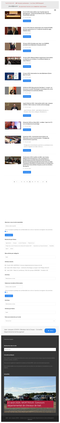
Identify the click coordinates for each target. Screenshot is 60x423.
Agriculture (8, 243)
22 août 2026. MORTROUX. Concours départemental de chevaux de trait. (24, 265)
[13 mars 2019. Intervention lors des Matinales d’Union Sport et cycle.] (13, 76)
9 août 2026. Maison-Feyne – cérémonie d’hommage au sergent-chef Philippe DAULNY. (27, 267)
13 (25, 181)
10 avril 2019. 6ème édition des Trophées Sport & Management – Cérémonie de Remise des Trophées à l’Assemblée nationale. (37, 13)
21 (43, 181)
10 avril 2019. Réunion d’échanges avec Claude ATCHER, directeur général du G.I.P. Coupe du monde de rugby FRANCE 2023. (38, 29)
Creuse (15, 243)
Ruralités (52, 245)
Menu (51, 330)
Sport (30, 17)
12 (22, 181)
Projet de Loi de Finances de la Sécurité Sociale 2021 (19, 245)
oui (7, 231)
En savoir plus (27, 20)
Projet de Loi (31, 243)
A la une (26, 17)
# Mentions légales (8, 339)
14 (27, 181)
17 (35, 181)
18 (38, 181)
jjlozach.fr (30, 419)
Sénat (11, 248)
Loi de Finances (22, 243)
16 (33, 181)
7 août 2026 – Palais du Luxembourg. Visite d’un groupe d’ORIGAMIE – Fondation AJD (27, 270)
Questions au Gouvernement (41, 245)
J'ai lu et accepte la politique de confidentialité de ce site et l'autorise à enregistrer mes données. (29, 229)
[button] (55, 10)
